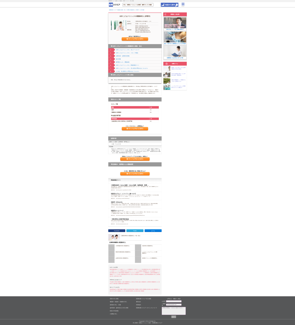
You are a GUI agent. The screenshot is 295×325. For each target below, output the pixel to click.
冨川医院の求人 (114, 272)
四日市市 (112, 291)
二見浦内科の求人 (123, 271)
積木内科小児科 (118, 276)
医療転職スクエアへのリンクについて (146, 307)
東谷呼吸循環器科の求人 (151, 274)
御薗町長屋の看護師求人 (123, 283)
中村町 (136, 281)
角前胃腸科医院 (113, 269)
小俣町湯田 (115, 283)
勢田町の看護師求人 (152, 281)
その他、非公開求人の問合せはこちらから (127, 71)
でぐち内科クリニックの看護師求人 (126, 269)
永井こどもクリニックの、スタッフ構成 (127, 53)
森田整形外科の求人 (126, 274)
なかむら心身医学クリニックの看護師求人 (140, 272)
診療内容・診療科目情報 (122, 56)
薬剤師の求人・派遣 (115, 304)
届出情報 (118, 59)
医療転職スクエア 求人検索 (143, 298)
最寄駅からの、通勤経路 (122, 62)
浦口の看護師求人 (143, 281)
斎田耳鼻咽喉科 (154, 272)
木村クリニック (138, 269)
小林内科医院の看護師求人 (124, 272)
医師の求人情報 (114, 298)
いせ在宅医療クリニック (154, 271)
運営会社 (138, 301)
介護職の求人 (113, 314)
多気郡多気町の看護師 (139, 291)
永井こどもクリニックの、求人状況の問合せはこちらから (132, 68)
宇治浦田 (112, 281)
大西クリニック (115, 271)
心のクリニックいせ (133, 271)
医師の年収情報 (114, 311)
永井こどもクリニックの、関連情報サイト (127, 65)
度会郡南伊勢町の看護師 (133, 289)
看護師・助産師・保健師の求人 (118, 301)
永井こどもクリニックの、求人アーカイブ (127, 49)
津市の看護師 (118, 291)
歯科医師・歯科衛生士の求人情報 (119, 307)
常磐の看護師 (118, 281)
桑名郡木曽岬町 (130, 291)
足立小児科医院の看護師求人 (138, 274)
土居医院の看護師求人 (143, 271)
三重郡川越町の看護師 (122, 289)
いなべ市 (123, 291)
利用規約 (138, 304)
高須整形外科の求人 (147, 269)
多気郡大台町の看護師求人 (153, 289)
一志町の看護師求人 (126, 281)
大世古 (133, 281)
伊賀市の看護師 (143, 289)
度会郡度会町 (113, 289)
